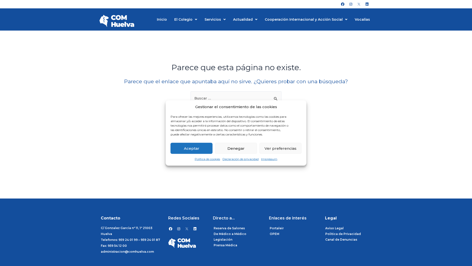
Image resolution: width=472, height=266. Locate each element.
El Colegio (183, 19)
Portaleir (277, 228)
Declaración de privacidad (240, 159)
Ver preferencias (280, 148)
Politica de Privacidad (343, 234)
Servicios (213, 19)
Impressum (269, 159)
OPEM (274, 234)
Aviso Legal (334, 228)
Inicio (162, 19)
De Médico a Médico (230, 234)
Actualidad (243, 19)
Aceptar (191, 148)
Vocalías (362, 19)
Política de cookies (207, 159)
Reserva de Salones (229, 228)
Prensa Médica (225, 245)
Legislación (223, 239)
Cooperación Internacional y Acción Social (304, 19)
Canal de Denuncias (341, 239)
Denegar (236, 148)
